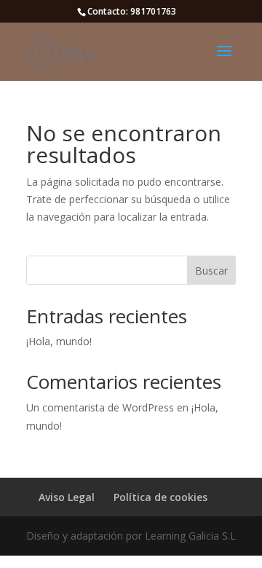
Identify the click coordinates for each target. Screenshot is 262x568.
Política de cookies (160, 497)
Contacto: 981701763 (131, 11)
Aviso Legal (67, 497)
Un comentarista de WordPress (100, 407)
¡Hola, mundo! (59, 341)
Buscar (211, 270)
